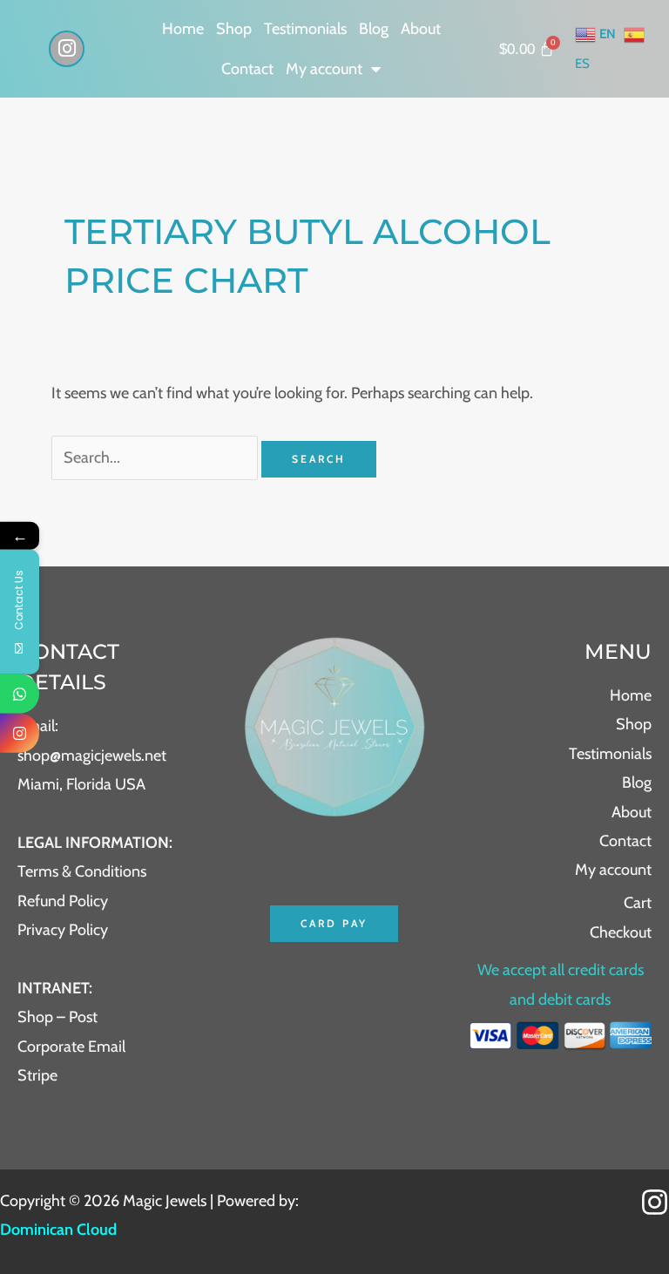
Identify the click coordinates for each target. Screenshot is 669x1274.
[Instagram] (654, 1202)
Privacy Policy (62, 929)
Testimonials (305, 28)
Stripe (37, 1075)
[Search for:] (156, 457)
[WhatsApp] (19, 694)
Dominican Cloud (58, 1229)
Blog (374, 28)
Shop (234, 28)
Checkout (621, 932)
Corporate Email (71, 1046)
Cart (638, 902)
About (421, 28)
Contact (247, 68)
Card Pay (334, 923)
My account (324, 68)
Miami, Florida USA (81, 784)
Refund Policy (62, 901)
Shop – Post (57, 1017)
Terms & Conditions (81, 871)
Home (183, 28)
